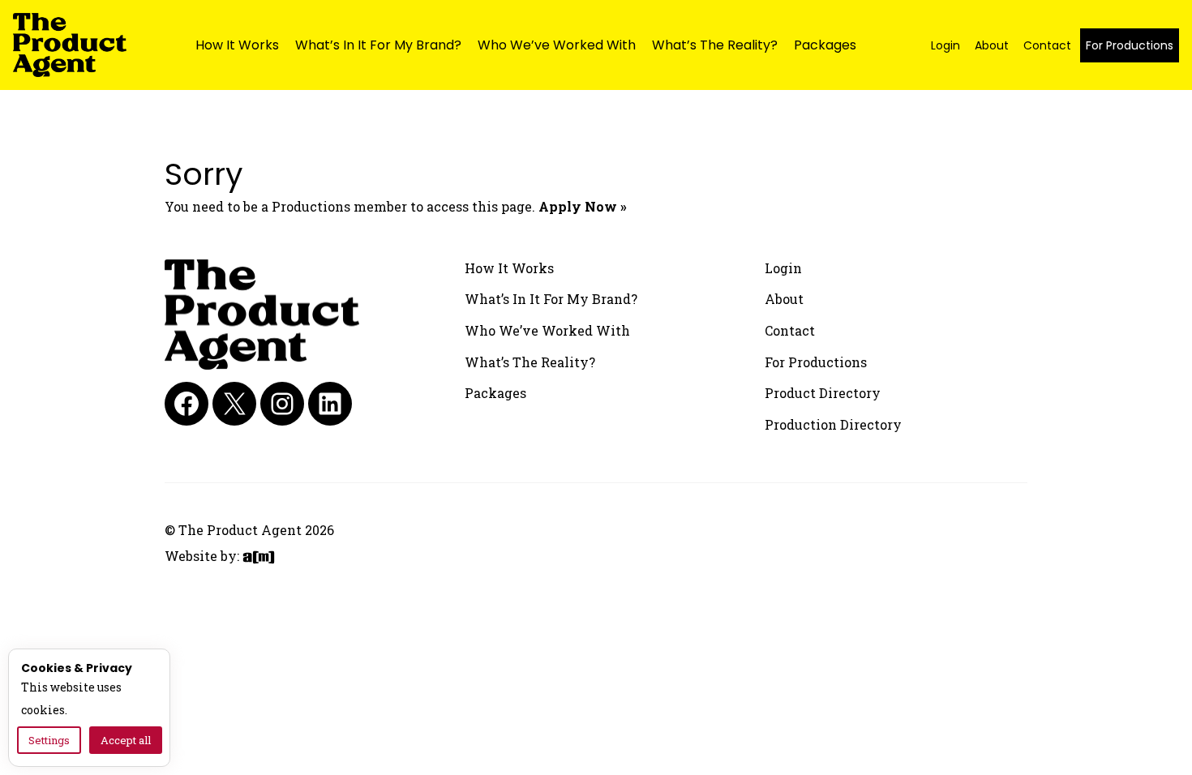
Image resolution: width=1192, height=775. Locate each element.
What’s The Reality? (715, 45)
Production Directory (833, 424)
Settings (49, 740)
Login (945, 45)
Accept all (126, 740)
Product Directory (823, 392)
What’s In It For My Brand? (378, 45)
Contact (1047, 45)
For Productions (1129, 45)
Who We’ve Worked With (557, 45)
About (992, 45)
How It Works (237, 45)
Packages (825, 45)
